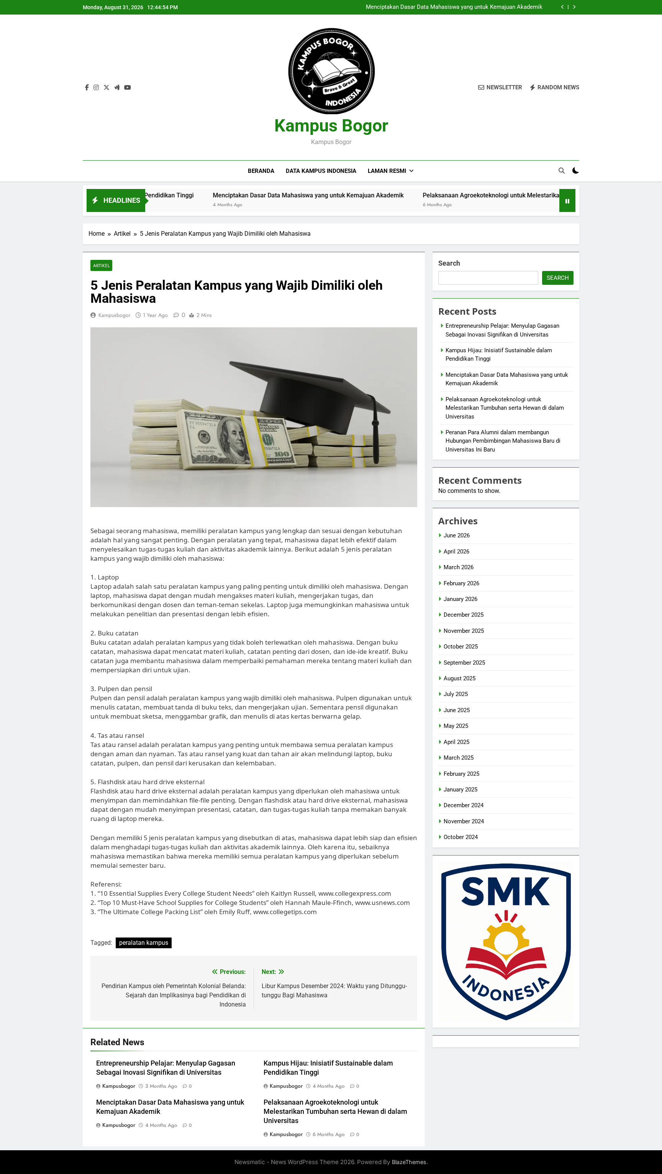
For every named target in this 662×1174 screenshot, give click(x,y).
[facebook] (87, 87)
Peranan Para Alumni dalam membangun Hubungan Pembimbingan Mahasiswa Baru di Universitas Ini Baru (503, 441)
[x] (106, 87)
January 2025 (460, 789)
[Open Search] (562, 170)
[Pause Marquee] (567, 200)
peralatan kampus (143, 942)
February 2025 (461, 773)
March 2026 (459, 567)
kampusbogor (114, 315)
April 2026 (456, 551)
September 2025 (464, 662)
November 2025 (464, 630)
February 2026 (461, 583)
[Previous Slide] (562, 7)
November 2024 (464, 821)
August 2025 (459, 678)
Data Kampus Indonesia (321, 170)
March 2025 (459, 757)
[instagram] (96, 87)
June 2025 (457, 710)
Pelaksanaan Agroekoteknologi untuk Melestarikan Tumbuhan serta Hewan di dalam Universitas (509, 195)
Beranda (261, 170)
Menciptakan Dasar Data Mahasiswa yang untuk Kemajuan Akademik (454, 7)
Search (449, 263)
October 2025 (461, 646)
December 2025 (463, 614)
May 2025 (456, 725)
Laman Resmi (387, 170)
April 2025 (456, 742)
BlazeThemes (409, 1162)
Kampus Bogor (331, 125)
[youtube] (127, 87)
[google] (117, 87)
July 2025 (456, 694)
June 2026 (457, 535)
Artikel (101, 265)
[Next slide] (574, 7)
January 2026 (460, 599)
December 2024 (463, 805)
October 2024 (461, 837)
